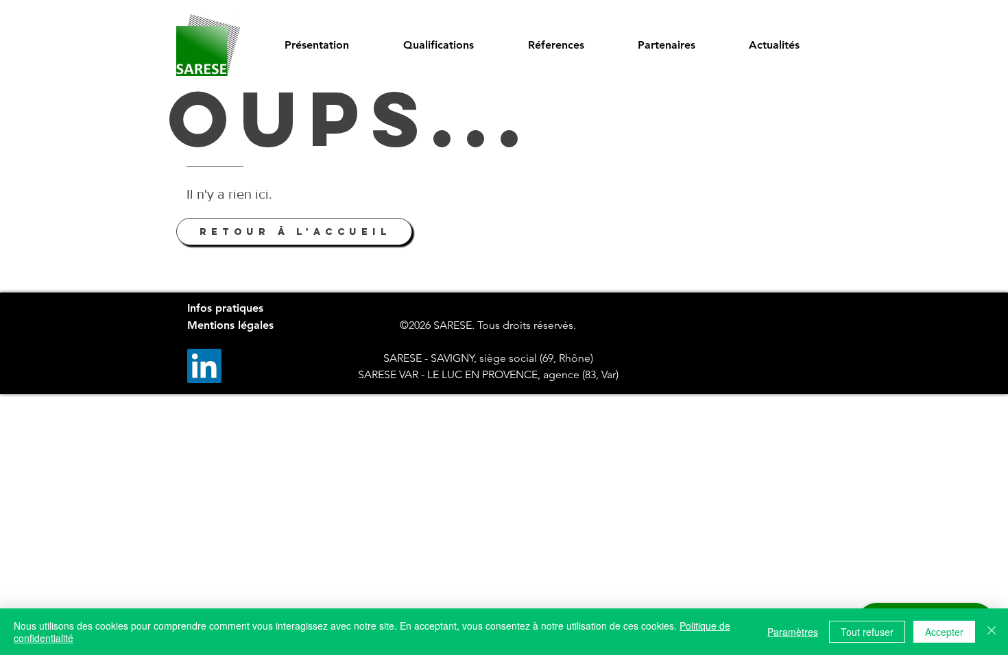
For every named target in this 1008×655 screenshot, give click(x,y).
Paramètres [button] (792, 632)
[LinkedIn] (204, 366)
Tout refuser (867, 632)
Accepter (944, 632)
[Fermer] (991, 631)
